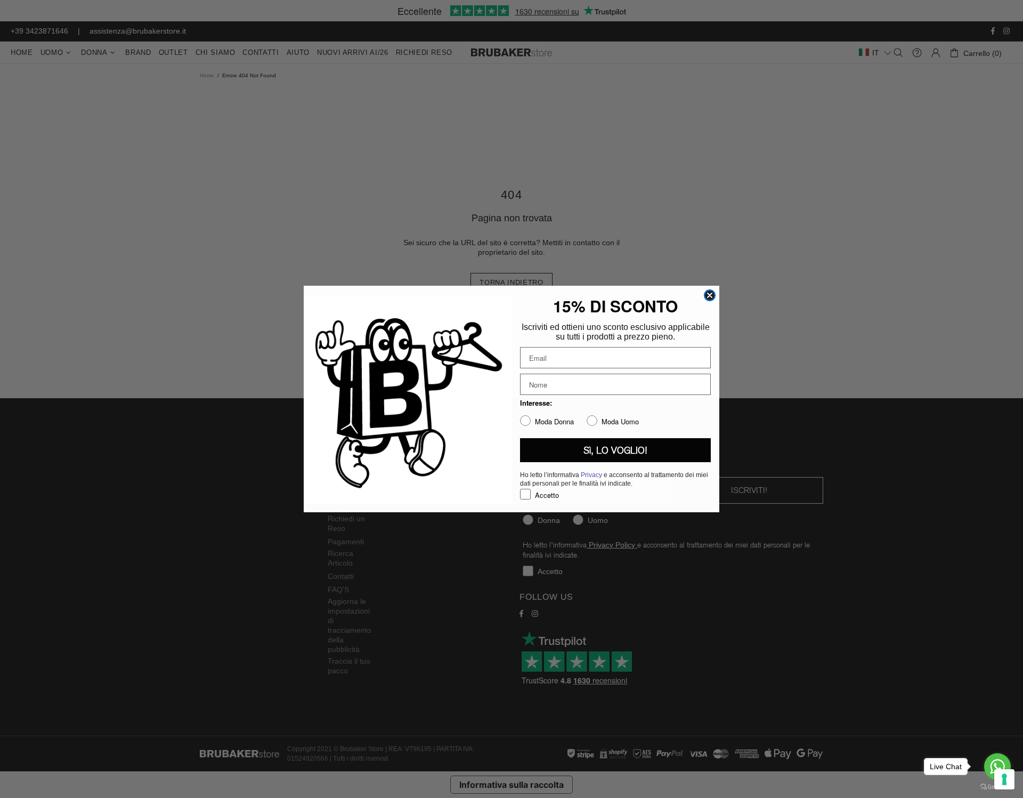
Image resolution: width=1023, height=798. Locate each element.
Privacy (591, 475)
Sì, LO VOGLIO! (615, 450)
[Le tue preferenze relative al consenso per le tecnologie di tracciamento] (1004, 779)
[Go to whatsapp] (997, 766)
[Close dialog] (709, 295)
